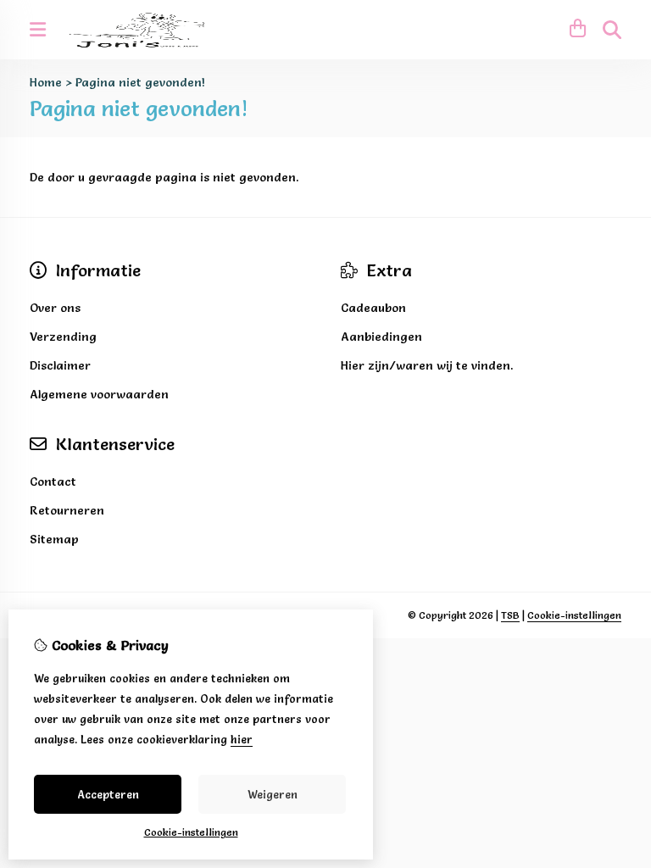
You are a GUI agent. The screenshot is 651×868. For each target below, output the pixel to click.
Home (46, 82)
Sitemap (54, 539)
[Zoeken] (612, 29)
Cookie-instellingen (574, 615)
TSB (510, 615)
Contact (53, 481)
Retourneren (67, 510)
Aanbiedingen (381, 336)
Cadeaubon (373, 307)
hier (242, 739)
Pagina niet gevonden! (140, 82)
